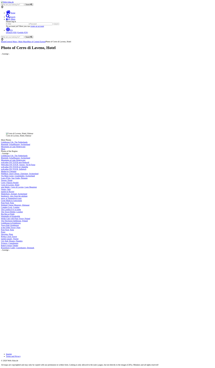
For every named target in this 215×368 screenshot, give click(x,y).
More (3, 149)
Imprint (9, 354)
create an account (37, 26)
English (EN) (22, 32)
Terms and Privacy (13, 356)
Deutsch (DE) (11, 32)
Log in (56, 24)
